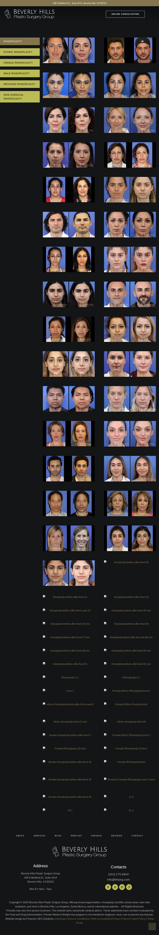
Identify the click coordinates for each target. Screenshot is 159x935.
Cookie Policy (137, 918)
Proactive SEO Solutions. (40, 918)
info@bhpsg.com (118, 879)
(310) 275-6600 (118, 874)
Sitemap (60, 918)
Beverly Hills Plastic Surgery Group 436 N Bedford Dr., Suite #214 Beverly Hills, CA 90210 (40, 877)
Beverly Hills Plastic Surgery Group (48, 902)
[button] (125, 14)
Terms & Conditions (78, 918)
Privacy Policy (120, 918)
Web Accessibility (101, 918)
